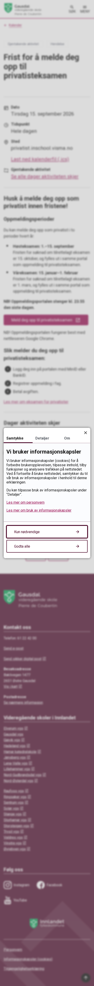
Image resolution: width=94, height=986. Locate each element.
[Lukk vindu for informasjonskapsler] (85, 432)
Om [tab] (67, 438)
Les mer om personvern (25, 502)
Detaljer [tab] (42, 438)
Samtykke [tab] (15, 438)
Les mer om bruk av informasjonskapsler (38, 510)
